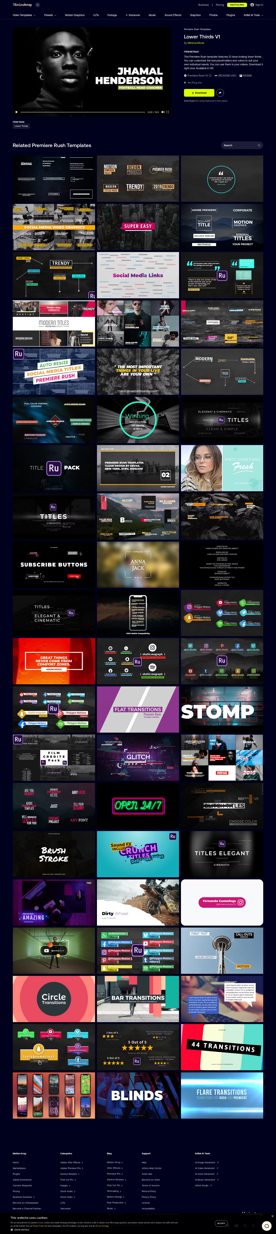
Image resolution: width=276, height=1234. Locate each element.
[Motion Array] (121, 1162)
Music (152, 15)
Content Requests (22, 1185)
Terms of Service (151, 1185)
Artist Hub (147, 1174)
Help (144, 1162)
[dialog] (138, 1223)
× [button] (272, 1216)
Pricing (16, 1191)
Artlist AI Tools (252, 15)
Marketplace (19, 1168)
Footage (112, 15)
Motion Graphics (74, 15)
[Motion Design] (123, 1197)
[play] (16, 112)
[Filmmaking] (120, 1191)
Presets (49, 15)
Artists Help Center (152, 1168)
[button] (95, 1230)
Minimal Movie (196, 42)
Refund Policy (149, 1191)
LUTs (96, 15)
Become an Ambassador (25, 1203)
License (146, 1203)
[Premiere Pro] (121, 1174)
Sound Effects (173, 15)
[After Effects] (121, 1168)
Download (189, 101)
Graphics (195, 15)
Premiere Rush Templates (197, 29)
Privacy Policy (149, 1197)
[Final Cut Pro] (121, 1185)
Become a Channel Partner (27, 1208)
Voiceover (134, 15)
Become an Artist (151, 1179)
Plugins (230, 15)
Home (16, 1162)
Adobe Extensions (22, 1179)
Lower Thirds (21, 126)
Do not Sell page (102, 1226)
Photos (213, 15)
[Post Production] (125, 1203)
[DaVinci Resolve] (125, 1180)
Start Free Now (237, 5)
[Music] (114, 1208)
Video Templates (23, 15)
